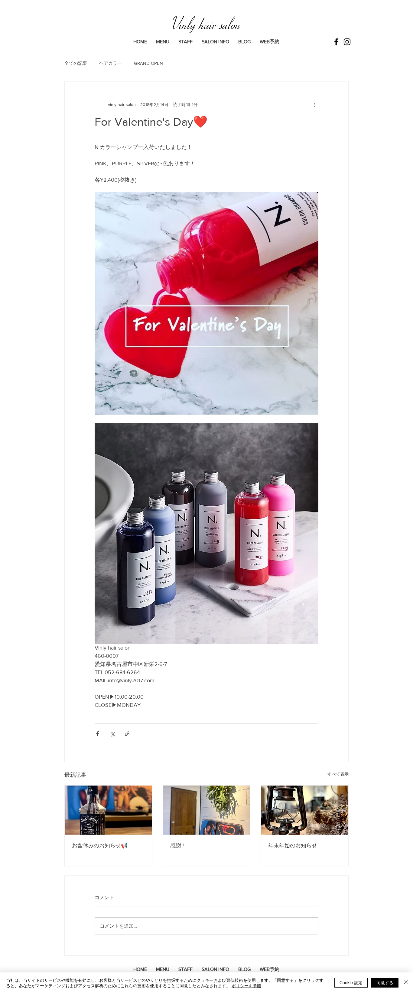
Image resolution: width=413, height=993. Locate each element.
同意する (384, 982)
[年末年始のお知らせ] (304, 810)
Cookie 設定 (351, 982)
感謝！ (178, 845)
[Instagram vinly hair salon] (347, 41)
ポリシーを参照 (246, 985)
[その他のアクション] (314, 104)
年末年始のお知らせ (292, 845)
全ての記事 (75, 63)
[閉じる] (405, 982)
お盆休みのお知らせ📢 (100, 845)
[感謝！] (206, 810)
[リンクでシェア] (127, 733)
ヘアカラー (110, 63)
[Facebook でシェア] (97, 733)
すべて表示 (338, 774)
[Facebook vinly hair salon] (336, 41)
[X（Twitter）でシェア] (112, 733)
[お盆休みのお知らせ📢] (108, 810)
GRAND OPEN (148, 63)
